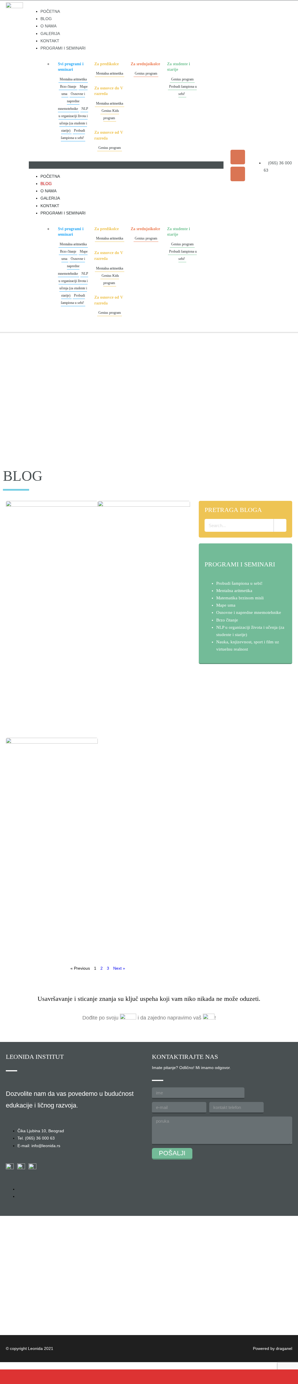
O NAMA (48, 26)
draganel (284, 1348)
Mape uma (225, 605)
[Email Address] (111, 1376)
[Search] (280, 525)
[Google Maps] (186, 1376)
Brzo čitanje (68, 86)
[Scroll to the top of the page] (1, 1366)
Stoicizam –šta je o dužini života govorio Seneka (142, 632)
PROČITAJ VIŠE (39, 726)
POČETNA (50, 11)
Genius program (109, 148)
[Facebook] (237, 157)
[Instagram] (237, 174)
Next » (119, 968)
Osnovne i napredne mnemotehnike (71, 101)
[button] (126, 165)
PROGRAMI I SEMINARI (63, 48)
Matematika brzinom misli (240, 598)
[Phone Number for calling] (37, 1376)
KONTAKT (49, 40)
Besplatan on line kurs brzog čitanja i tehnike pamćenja (48, 627)
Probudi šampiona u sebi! (73, 134)
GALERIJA (50, 33)
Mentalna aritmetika (73, 79)
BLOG (46, 18)
